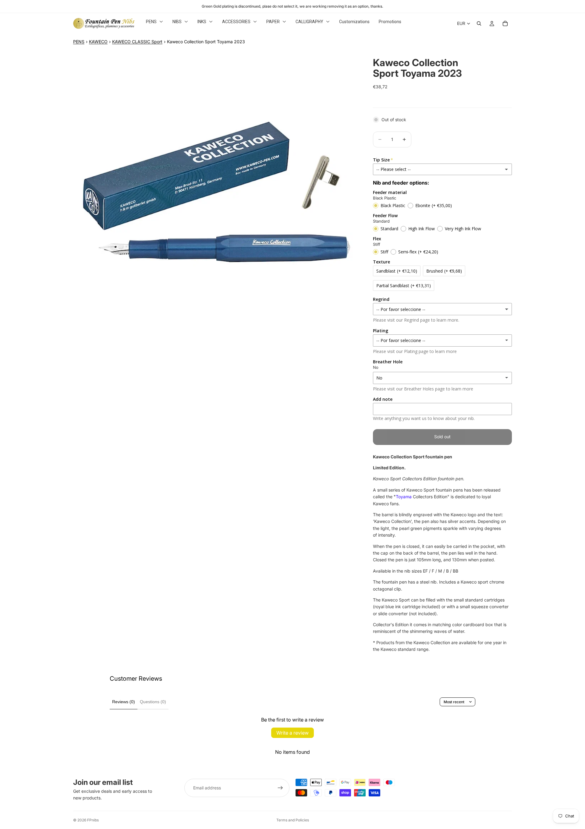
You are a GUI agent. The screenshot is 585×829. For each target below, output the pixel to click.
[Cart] (505, 23)
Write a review (292, 733)
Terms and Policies (292, 820)
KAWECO (98, 41)
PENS (78, 41)
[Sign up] (280, 787)
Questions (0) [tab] (153, 701)
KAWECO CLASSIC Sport (137, 41)
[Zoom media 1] (215, 192)
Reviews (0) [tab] (123, 701)
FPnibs (93, 820)
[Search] (479, 23)
